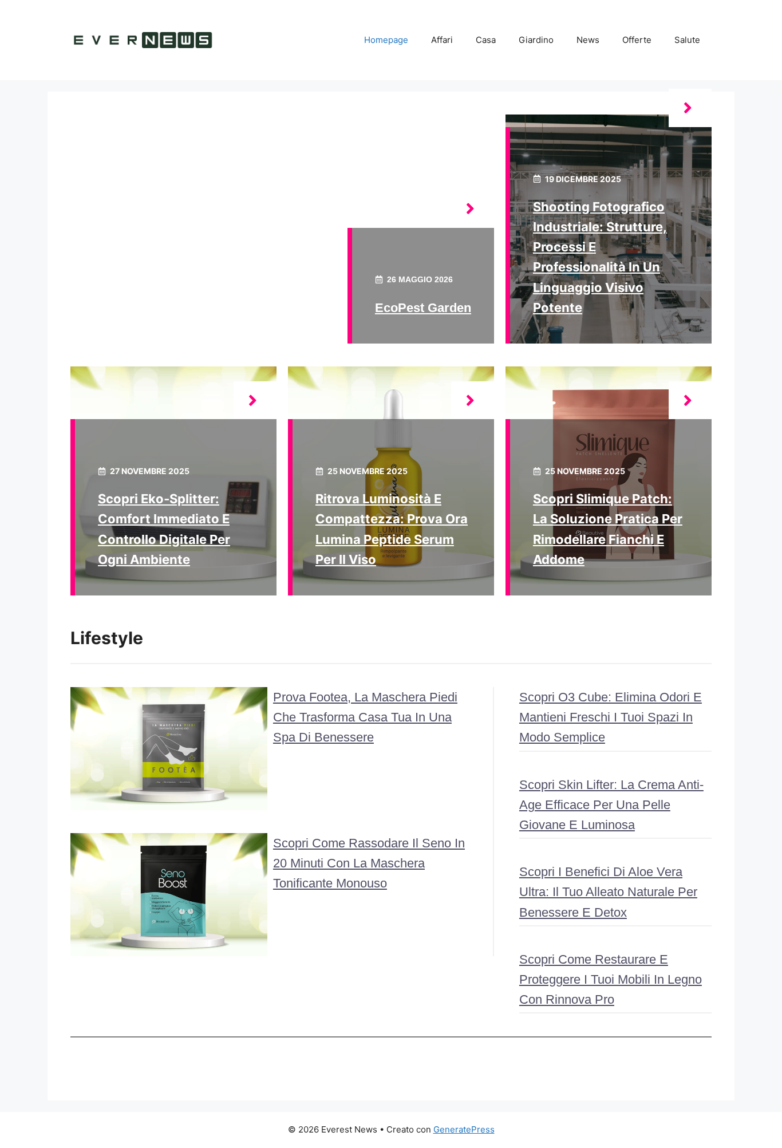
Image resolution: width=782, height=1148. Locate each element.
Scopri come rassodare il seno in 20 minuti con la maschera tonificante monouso (369, 863)
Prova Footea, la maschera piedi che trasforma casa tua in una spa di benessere (365, 717)
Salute (687, 39)
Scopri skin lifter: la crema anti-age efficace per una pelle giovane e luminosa (611, 805)
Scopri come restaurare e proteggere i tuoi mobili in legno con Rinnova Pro (610, 979)
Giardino (536, 39)
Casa (486, 39)
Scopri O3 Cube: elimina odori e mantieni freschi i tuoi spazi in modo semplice (610, 717)
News (587, 39)
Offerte (636, 39)
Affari (442, 39)
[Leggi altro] (472, 209)
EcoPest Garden (423, 308)
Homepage (386, 39)
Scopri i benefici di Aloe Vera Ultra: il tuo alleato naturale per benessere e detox (608, 892)
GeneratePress (464, 1129)
